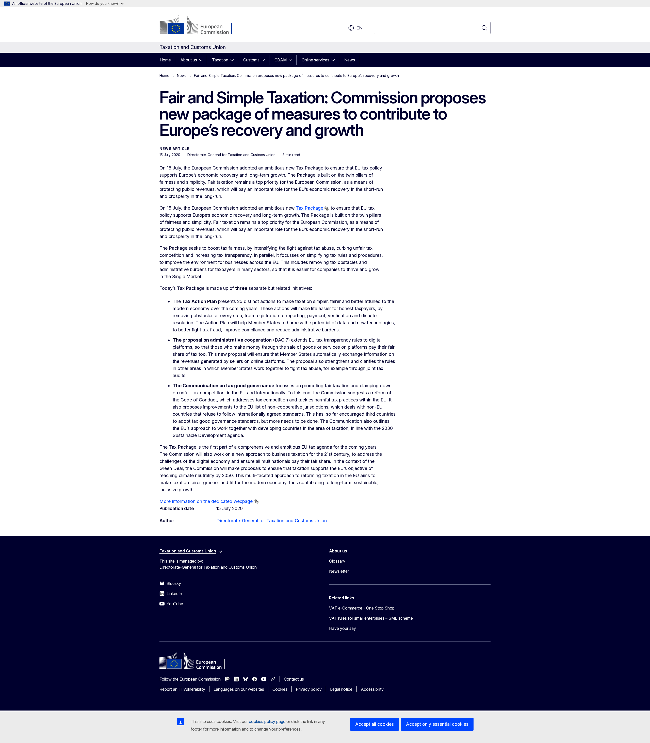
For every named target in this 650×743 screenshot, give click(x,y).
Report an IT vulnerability (182, 689)
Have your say (342, 628)
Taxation (220, 59)
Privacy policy (309, 689)
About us (188, 59)
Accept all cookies (374, 724)
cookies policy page (267, 721)
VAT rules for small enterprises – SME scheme (371, 618)
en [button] (359, 27)
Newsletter (339, 571)
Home (165, 59)
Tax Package (309, 208)
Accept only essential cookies (437, 724)
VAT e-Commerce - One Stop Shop (362, 608)
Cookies (279, 689)
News (349, 59)
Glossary (337, 561)
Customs (251, 59)
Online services (315, 59)
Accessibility (372, 689)
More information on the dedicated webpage (206, 501)
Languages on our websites (239, 689)
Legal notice (341, 689)
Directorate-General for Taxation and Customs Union (271, 520)
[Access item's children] (202, 60)
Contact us (294, 679)
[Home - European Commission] (200, 25)
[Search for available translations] (326, 208)
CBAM (280, 59)
